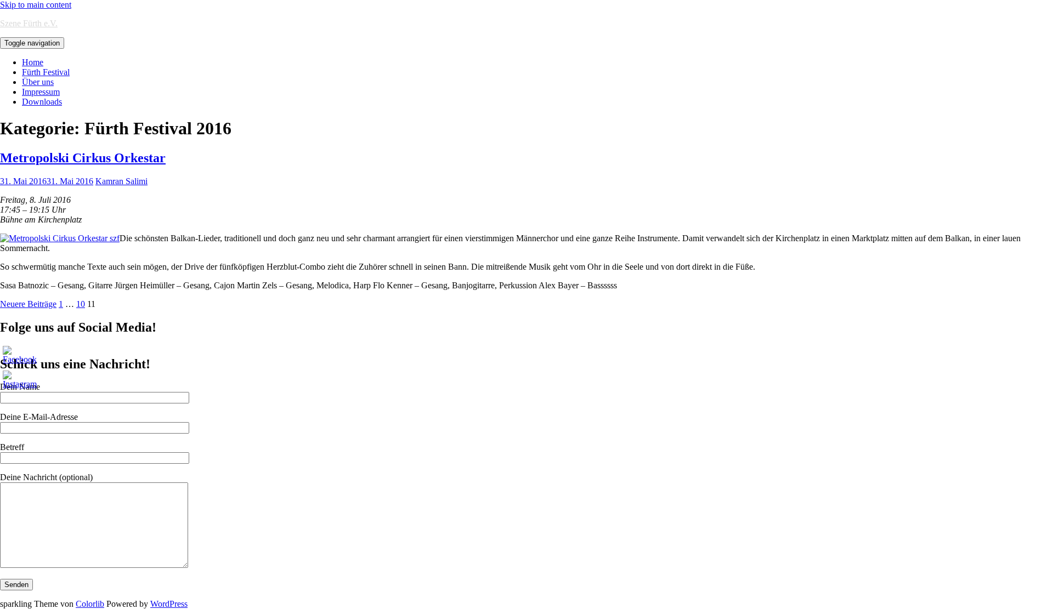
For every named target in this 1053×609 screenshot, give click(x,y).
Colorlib (90, 603)
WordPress (169, 603)
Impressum (41, 91)
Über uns (38, 82)
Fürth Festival (46, 72)
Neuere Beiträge (28, 304)
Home (32, 62)
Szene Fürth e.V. (29, 23)
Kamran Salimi (121, 181)
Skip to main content (35, 4)
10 (80, 304)
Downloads (42, 101)
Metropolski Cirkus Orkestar (83, 158)
